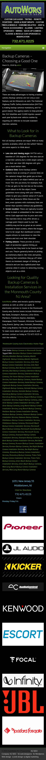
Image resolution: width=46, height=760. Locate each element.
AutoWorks (7, 301)
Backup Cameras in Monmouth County (26, 350)
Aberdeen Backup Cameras (19, 356)
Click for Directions (23, 490)
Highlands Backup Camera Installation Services (20, 385)
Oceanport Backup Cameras (28, 437)
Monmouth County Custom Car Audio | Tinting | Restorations (23, 10)
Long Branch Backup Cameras (29, 408)
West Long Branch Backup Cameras (22, 469)
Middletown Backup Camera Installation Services (21, 420)
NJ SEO (13, 754)
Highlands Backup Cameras (12, 388)
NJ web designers (25, 754)
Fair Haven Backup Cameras (19, 379)
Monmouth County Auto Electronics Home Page (23, 343)
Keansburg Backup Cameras (12, 397)
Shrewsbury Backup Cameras (20, 455)
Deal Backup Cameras (17, 371)
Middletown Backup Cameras (13, 423)
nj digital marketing (31, 757)
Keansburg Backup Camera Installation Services (20, 394)
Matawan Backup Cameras (28, 417)
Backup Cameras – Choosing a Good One (20, 58)
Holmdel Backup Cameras (28, 391)
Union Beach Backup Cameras (29, 464)
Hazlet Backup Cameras (33, 382)
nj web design (17, 757)
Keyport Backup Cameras (27, 400)
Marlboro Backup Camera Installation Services (19, 411)
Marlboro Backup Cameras (12, 414)
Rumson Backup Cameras (18, 446)
